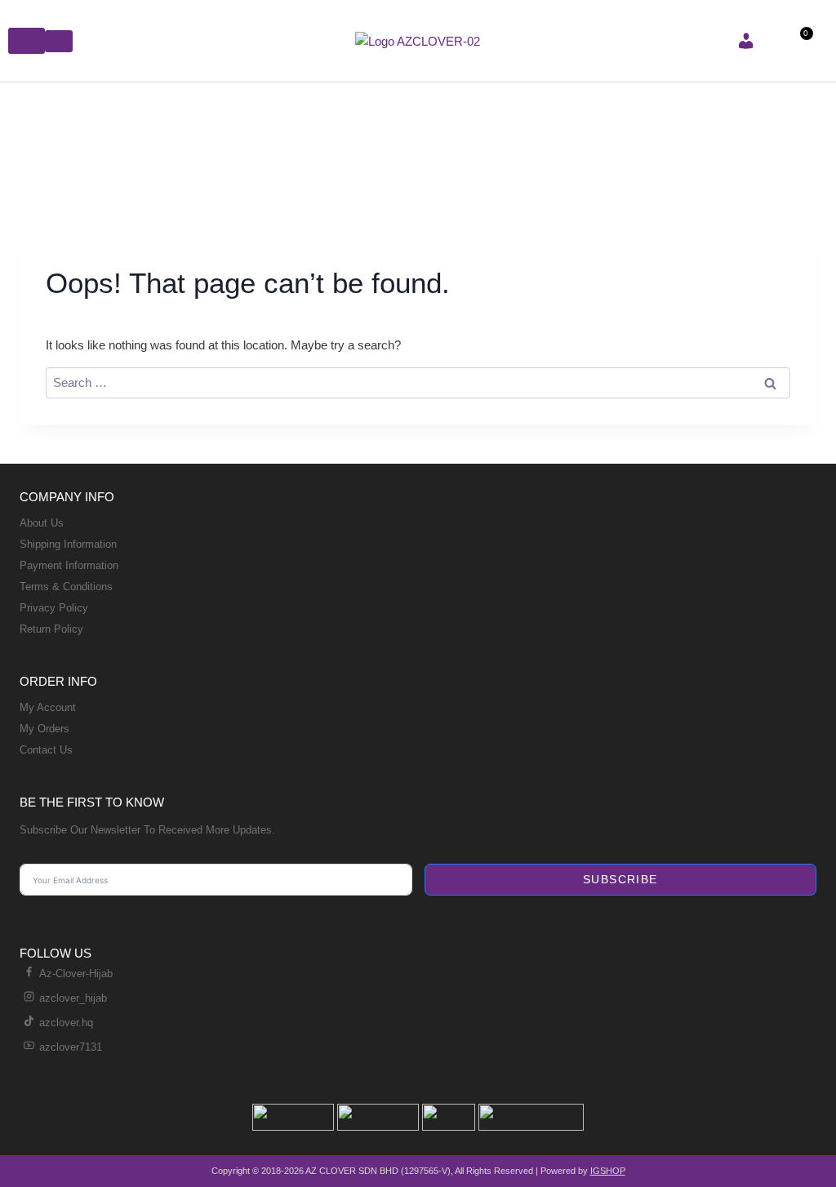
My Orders (44, 728)
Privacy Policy (54, 608)
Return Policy (51, 629)
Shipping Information (68, 544)
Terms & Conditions (66, 586)
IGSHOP (607, 1171)
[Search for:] (418, 382)
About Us (42, 523)
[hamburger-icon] (26, 41)
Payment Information (69, 565)
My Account (48, 707)
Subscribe (620, 879)
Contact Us (46, 750)
